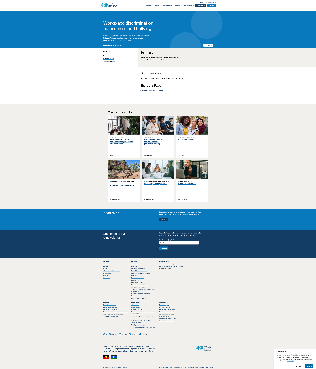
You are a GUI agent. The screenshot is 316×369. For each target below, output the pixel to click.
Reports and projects (137, 282)
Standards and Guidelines (138, 287)
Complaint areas (164, 316)
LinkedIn (161, 90)
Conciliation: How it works (166, 312)
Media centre (107, 273)
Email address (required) (166, 240)
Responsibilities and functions (140, 285)
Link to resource (108, 59)
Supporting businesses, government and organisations (143, 290)
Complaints (200, 6)
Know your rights (167, 6)
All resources (135, 305)
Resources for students (110, 309)
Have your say (135, 275)
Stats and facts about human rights (113, 314)
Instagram (134, 334)
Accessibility (162, 367)
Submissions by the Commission (140, 294)
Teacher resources (136, 323)
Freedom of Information (180, 367)
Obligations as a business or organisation (171, 266)
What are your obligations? (155, 183)
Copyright (169, 367)
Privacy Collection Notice (166, 321)
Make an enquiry (164, 305)
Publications (135, 280)
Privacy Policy (290, 361)
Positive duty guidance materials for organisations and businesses (121, 141)
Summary (106, 56)
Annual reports (135, 264)
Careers (105, 275)
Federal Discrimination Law (139, 271)
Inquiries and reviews (137, 278)
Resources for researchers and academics (115, 312)
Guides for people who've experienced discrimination (142, 313)
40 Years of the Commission (111, 271)
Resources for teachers (110, 307)
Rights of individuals (165, 269)
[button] (208, 45)
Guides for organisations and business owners (142, 317)
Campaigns (134, 266)
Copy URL (143, 90)
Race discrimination (186, 139)
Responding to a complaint (167, 309)
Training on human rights (110, 316)
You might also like (109, 61)
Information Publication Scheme (196, 367)
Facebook (151, 90)
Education (178, 6)
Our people (106, 266)
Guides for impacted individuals (140, 273)
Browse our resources (187, 183)
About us (148, 6)
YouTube (124, 334)
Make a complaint (164, 307)
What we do (106, 264)
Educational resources (109, 305)
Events (105, 269)
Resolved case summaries (167, 314)
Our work (156, 6)
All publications (135, 307)
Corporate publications (138, 269)
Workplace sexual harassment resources (143, 327)
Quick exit (211, 2)
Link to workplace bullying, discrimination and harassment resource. (162, 78)
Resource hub (188, 6)
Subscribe (164, 248)
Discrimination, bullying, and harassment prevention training (154, 141)
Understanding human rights (122, 185)
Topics (133, 296)
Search (211, 6)
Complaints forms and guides (167, 319)
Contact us (202, 2)
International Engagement (138, 298)
